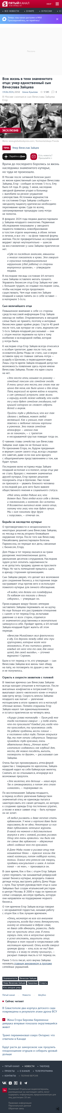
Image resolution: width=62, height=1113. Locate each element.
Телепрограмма (44, 1071)
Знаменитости (10, 978)
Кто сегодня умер (12, 987)
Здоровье (33, 983)
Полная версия (29, 1075)
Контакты (10, 1075)
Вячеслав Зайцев (28, 978)
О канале (25, 1071)
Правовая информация (19, 1102)
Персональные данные (19, 1105)
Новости (29, 1066)
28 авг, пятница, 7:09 (15, 5)
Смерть (43, 983)
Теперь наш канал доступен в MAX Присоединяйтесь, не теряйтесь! (25, 19)
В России (46, 11)
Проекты (10, 1071)
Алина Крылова (30, 92)
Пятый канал (12, 1066)
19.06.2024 (8, 92)
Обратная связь (16, 1108)
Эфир (48, 4)
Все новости (12, 11)
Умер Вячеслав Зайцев (25, 148)
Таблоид (44, 1066)
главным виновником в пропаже (32, 963)
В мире (30, 11)
